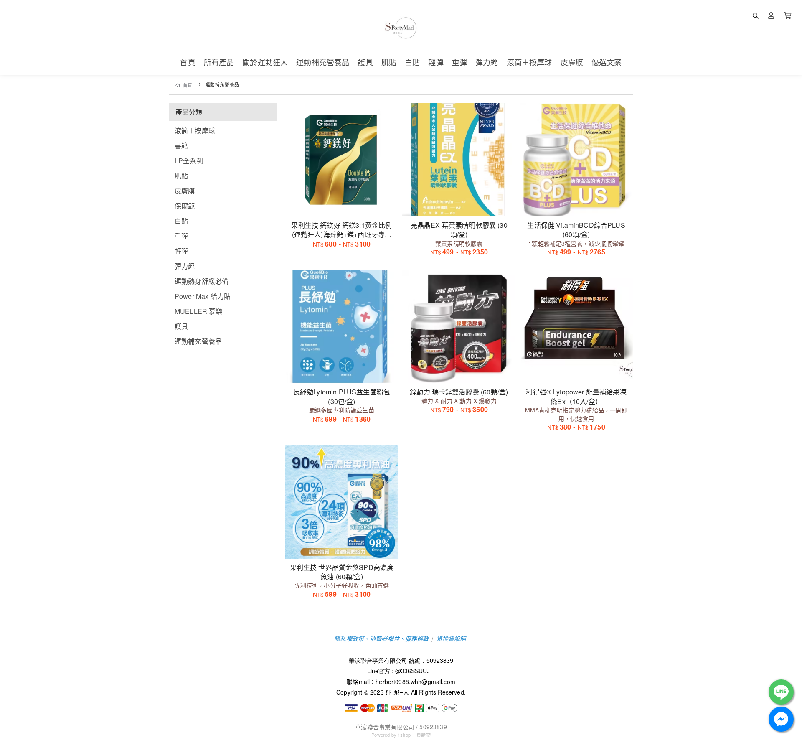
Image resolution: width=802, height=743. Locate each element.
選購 (346, 205)
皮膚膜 (185, 191)
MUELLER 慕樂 (199, 311)
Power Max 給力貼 (203, 296)
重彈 (181, 236)
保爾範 (185, 206)
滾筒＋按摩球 (195, 130)
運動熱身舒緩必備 (201, 281)
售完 (342, 371)
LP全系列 (189, 160)
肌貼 (181, 176)
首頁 (188, 85)
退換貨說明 (451, 638)
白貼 (181, 221)
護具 (181, 326)
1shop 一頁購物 (414, 734)
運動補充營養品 (198, 341)
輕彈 (181, 251)
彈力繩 (185, 266)
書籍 (181, 145)
